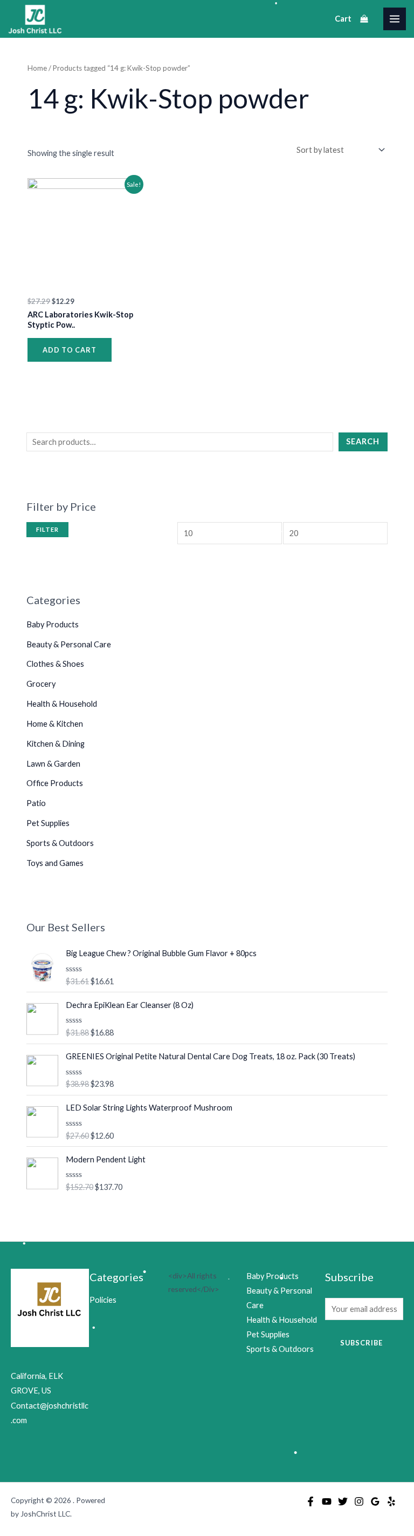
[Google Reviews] (375, 1501)
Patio (36, 803)
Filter (47, 529)
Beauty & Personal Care (68, 644)
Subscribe (361, 1342)
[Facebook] (310, 1501)
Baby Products (52, 624)
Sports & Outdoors (60, 843)
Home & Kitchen (54, 723)
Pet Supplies (48, 823)
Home (37, 68)
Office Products (54, 783)
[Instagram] (359, 1501)
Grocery (41, 683)
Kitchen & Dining (55, 743)
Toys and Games (55, 863)
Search (363, 441)
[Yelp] (391, 1501)
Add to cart (69, 350)
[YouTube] (327, 1501)
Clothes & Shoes (55, 663)
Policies (102, 1299)
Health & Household (61, 703)
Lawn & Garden (53, 763)
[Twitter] (343, 1501)
